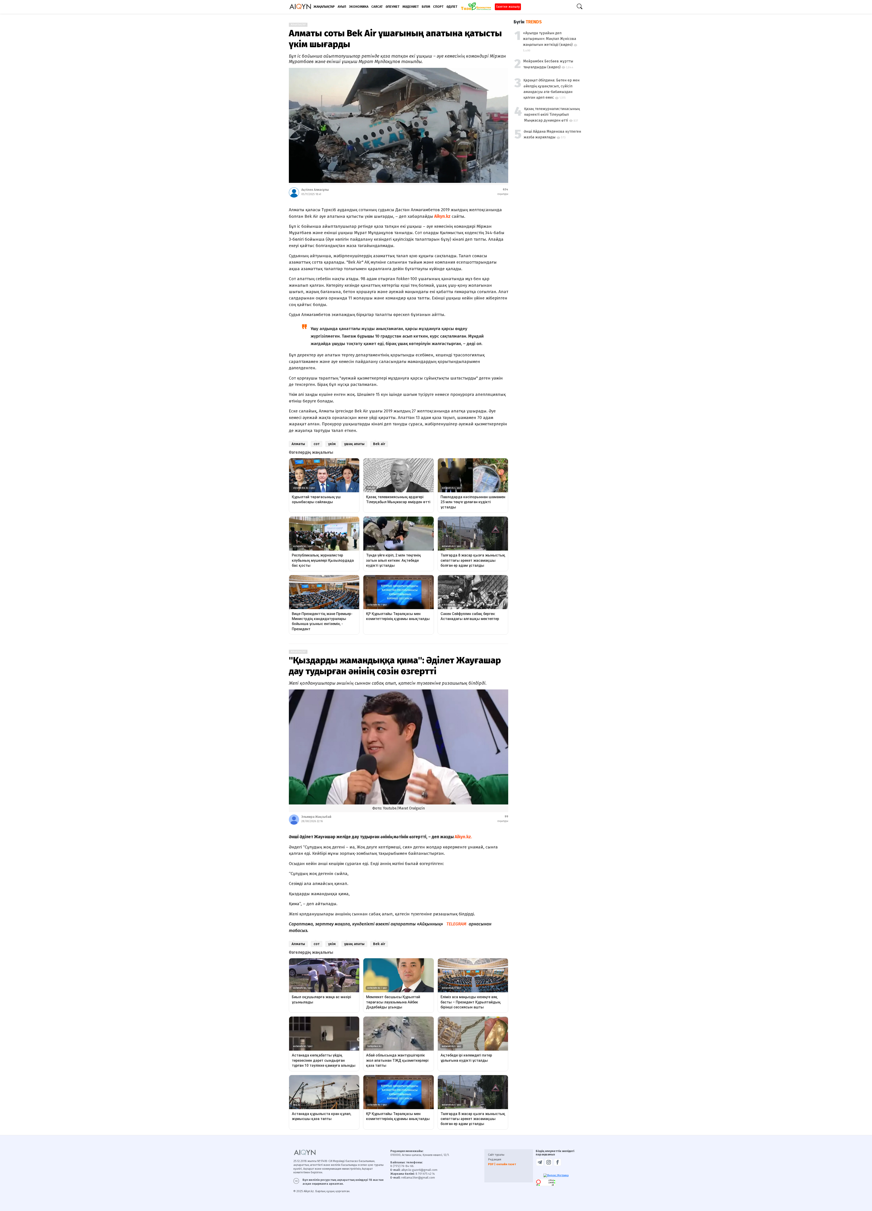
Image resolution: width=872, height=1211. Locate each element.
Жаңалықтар (298, 24)
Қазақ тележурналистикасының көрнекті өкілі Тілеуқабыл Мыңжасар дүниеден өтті (552, 115)
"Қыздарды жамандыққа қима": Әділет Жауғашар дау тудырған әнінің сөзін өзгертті (395, 666)
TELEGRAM (457, 924)
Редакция (494, 1159)
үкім (332, 444)
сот (317, 444)
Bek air (379, 444)
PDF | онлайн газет (502, 1164)
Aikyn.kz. (463, 836)
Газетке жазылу (508, 7)
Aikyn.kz (442, 216)
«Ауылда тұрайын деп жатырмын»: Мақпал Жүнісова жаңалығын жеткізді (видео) (549, 39)
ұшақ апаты (354, 444)
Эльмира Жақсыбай (316, 817)
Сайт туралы (496, 1154)
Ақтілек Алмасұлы (315, 190)
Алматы (298, 444)
